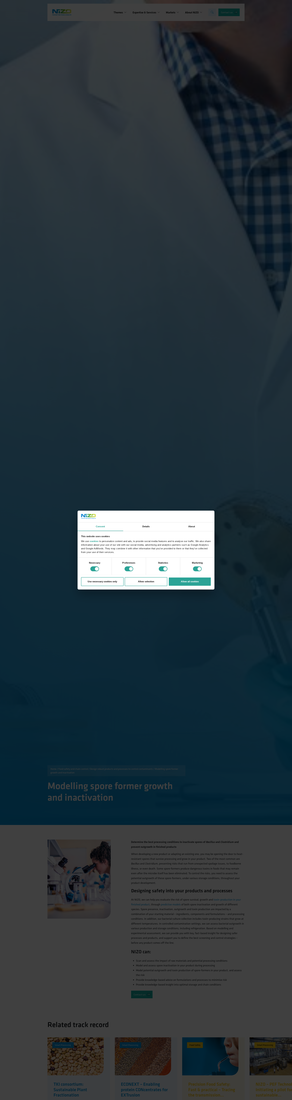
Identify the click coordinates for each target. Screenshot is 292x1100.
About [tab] (191, 526)
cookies (94, 541)
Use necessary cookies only (102, 581)
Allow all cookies (190, 581)
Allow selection (146, 581)
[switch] (129, 568)
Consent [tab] (100, 526)
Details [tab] (146, 526)
